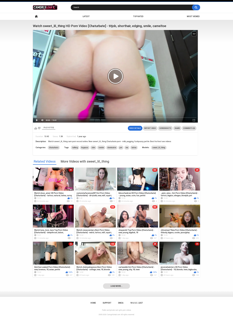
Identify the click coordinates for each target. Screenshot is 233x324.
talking (75, 148)
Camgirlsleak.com (113, 315)
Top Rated (138, 16)
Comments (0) (189, 128)
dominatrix (111, 148)
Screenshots (165, 128)
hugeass (84, 148)
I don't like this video (39, 128)
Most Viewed (193, 16)
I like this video (35, 128)
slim (93, 148)
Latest (86, 16)
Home (36, 16)
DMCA (120, 303)
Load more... (117, 286)
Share (177, 128)
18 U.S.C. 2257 (136, 303)
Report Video (150, 128)
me (127, 148)
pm (121, 148)
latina (134, 148)
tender (101, 148)
